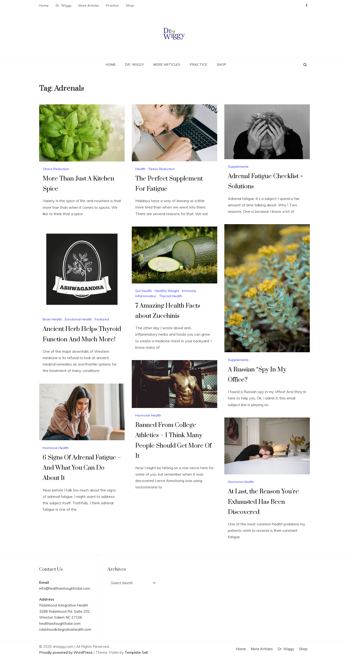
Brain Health (52, 319)
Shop (130, 5)
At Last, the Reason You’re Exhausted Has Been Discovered (263, 502)
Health (140, 169)
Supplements (238, 166)
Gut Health (143, 291)
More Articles (89, 5)
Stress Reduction (56, 169)
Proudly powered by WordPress (66, 652)
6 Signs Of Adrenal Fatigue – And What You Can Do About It (82, 468)
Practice (112, 5)
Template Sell (136, 652)
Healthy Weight (167, 291)
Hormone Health (148, 415)
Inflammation (145, 296)
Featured (102, 319)
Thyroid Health (170, 296)
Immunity (189, 291)
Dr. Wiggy (63, 5)
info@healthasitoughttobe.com (64, 588)
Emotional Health (78, 319)
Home (44, 5)
